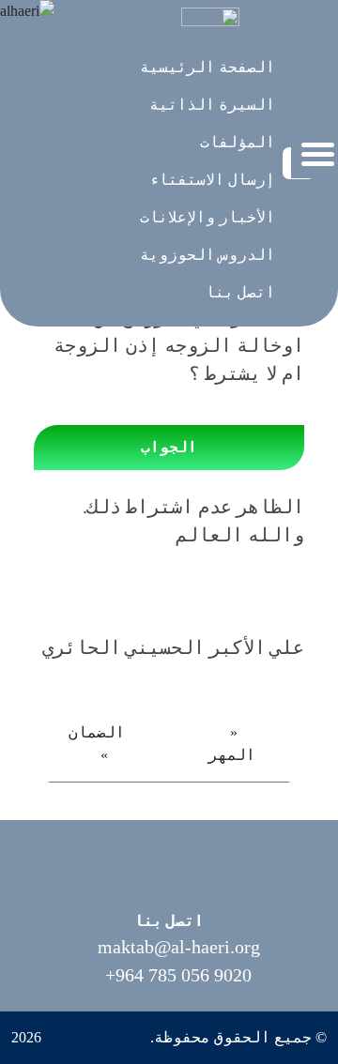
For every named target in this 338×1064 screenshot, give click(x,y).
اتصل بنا (169, 921)
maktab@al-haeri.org (179, 946)
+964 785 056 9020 (178, 975)
